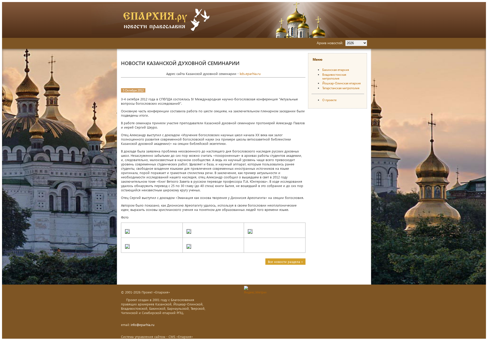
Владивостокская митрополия (334, 76)
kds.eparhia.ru (250, 73)
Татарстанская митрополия (340, 88)
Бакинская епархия (335, 70)
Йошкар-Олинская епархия (341, 83)
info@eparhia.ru (142, 324)
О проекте (329, 100)
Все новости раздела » (285, 261)
